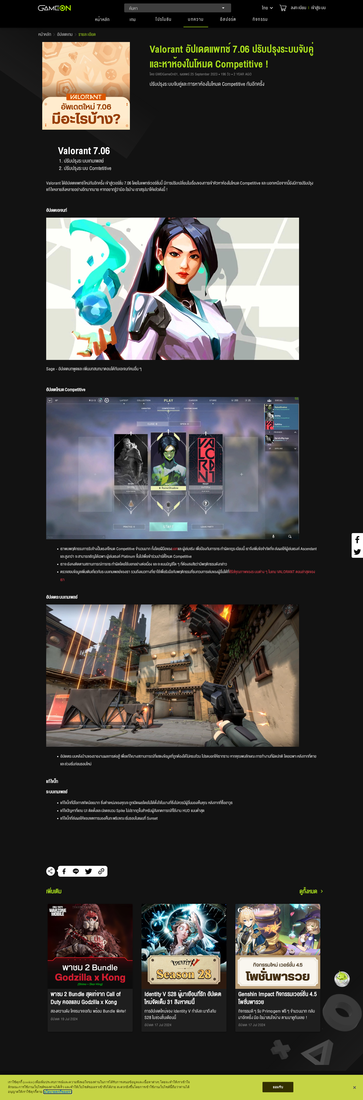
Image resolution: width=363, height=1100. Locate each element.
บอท (175, 548)
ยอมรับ (278, 1087)
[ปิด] (354, 1087)
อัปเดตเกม (65, 34)
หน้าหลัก (44, 34)
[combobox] (177, 7)
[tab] (102, 21)
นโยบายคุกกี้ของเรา (58, 1092)
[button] (268, 7)
